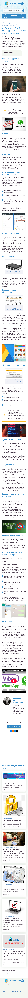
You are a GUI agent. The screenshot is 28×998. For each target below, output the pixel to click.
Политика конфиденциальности (10, 991)
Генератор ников (8, 783)
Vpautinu (17, 3)
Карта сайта (22, 991)
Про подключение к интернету (6, 16)
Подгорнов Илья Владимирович (18, 700)
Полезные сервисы (7, 780)
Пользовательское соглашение (14, 989)
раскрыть (17, 52)
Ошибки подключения (14, 22)
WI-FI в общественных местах (23, 16)
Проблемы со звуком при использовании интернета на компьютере (12, 920)
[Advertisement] (14, 750)
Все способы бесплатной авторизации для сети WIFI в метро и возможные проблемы (13, 851)
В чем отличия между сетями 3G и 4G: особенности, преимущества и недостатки (14, 308)
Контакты (16, 986)
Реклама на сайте (14, 993)
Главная (5, 22)
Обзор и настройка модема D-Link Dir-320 (14, 272)
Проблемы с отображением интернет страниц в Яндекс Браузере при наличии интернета (14, 381)
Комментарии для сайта (10, 973)
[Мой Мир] (15, 731)
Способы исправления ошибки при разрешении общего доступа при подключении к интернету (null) (14, 954)
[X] (17, 731)
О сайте (11, 986)
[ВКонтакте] (11, 731)
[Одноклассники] (13, 731)
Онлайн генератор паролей (12, 820)
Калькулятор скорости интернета (14, 887)
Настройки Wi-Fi (14, 16)
